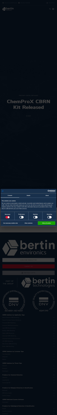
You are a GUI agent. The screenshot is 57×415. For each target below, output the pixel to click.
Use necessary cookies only (10, 223)
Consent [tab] (10, 195)
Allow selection (29, 223)
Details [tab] (28, 195)
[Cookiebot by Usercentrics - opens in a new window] (48, 191)
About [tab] (47, 195)
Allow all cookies (46, 223)
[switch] (21, 217)
